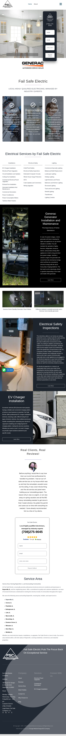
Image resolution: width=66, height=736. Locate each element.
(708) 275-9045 (6, 707)
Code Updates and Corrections (32, 184)
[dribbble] (3, 714)
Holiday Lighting (49, 178)
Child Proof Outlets (29, 170)
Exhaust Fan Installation (9, 186)
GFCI (25, 181)
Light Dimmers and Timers (52, 181)
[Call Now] (4, 370)
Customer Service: (7, 705)
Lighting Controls (50, 199)
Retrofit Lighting (49, 193)
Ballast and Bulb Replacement (53, 172)
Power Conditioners (8, 196)
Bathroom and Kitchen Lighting (53, 184)
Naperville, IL (10, 601)
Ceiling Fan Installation (9, 178)
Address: (4, 681)
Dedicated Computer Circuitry (32, 175)
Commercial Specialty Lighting (53, 170)
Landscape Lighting (50, 175)
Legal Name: (6, 710)
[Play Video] (17, 301)
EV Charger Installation (9, 170)
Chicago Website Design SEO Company (39, 730)
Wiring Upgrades (28, 187)
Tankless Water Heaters (9, 202)
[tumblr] (11, 714)
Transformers (48, 196)
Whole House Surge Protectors (32, 178)
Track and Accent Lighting (52, 190)
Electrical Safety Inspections (32, 172)
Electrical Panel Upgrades (9, 172)
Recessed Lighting (50, 187)
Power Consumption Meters (10, 199)
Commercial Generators (9, 193)
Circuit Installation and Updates (11, 175)
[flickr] (8, 714)
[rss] (6, 714)
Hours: (4, 692)
